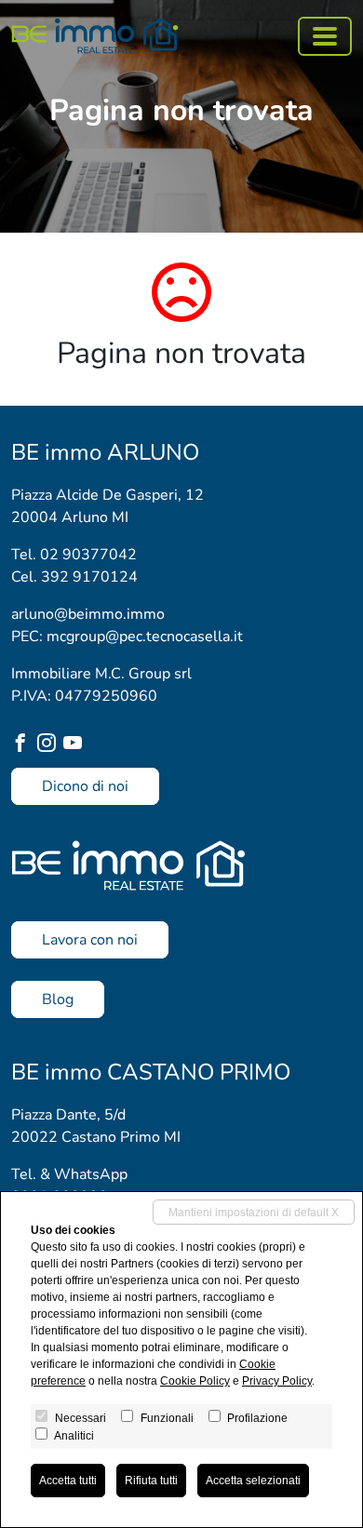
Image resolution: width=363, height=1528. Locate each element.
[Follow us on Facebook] (24, 744)
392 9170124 (89, 577)
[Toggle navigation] (325, 36)
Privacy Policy (277, 1380)
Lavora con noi (90, 940)
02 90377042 (88, 554)
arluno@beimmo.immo (88, 614)
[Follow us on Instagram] (50, 744)
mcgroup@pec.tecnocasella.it (145, 636)
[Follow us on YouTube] (76, 744)
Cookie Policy (195, 1380)
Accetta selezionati (253, 1480)
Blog (58, 999)
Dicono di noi (85, 786)
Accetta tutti (68, 1480)
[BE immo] (95, 35)
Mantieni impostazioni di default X (253, 1212)
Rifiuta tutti (151, 1480)
